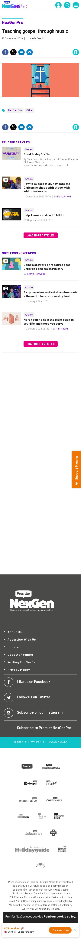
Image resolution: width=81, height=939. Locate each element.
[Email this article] (29, 52)
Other (29, 110)
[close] (79, 44)
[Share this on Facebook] (5, 52)
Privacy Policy (19, 669)
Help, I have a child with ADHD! (44, 215)
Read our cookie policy (59, 916)
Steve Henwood (36, 273)
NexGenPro (12, 22)
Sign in (30, 44)
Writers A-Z (37, 741)
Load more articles (41, 235)
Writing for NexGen (23, 662)
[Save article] (75, 52)
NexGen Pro (15, 110)
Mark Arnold (64, 196)
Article (29, 178)
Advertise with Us (22, 639)
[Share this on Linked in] (21, 52)
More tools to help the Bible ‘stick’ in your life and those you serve (49, 321)
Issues (28, 149)
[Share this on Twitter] (13, 52)
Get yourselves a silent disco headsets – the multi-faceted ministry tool (51, 294)
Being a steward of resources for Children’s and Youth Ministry (47, 266)
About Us (15, 632)
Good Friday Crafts (37, 154)
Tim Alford (62, 328)
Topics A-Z (20, 741)
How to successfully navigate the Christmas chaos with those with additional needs (47, 187)
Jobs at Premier (20, 654)
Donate (13, 647)
